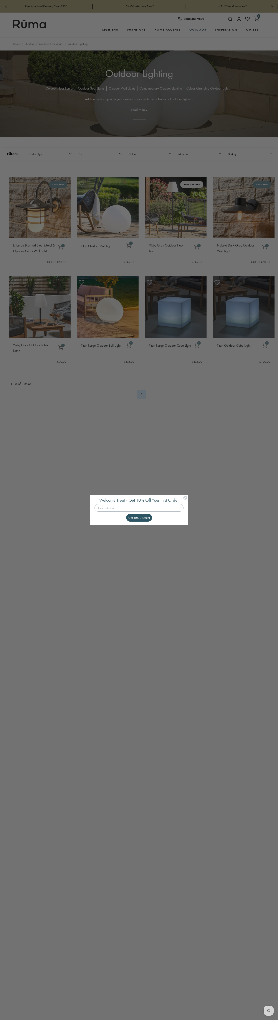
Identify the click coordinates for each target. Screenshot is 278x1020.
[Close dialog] (185, 498)
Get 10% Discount (139, 518)
